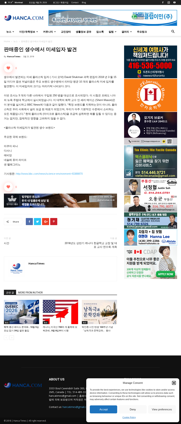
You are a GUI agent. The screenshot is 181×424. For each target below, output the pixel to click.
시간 (6, 243)
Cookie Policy (129, 417)
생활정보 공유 (83, 31)
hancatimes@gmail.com (76, 407)
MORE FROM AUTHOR (30, 292)
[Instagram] (168, 2)
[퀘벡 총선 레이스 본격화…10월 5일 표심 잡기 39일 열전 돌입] (21, 312)
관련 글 (10, 292)
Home (7, 41)
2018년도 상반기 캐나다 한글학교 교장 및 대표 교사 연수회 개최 (91, 245)
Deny (133, 409)
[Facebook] (162, 2)
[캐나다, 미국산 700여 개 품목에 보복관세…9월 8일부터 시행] (60, 312)
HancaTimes (13, 56)
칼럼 (111, 31)
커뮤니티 (48, 31)
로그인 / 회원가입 (60, 2)
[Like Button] (8, 68)
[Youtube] (174, 2)
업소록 (100, 31)
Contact (74, 2)
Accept (104, 409)
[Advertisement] (150, 310)
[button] (174, 383)
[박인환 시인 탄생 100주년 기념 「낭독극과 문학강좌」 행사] (99, 312)
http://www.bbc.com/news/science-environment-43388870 (49, 173)
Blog (84, 2)
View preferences (162, 409)
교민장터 (66, 31)
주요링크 (142, 31)
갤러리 (125, 31)
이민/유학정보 (27, 31)
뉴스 (8, 31)
